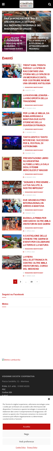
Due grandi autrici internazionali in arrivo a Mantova (34, 203)
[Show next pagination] (37, 281)
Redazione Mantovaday (34, 87)
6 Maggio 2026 (29, 213)
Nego (26, 434)
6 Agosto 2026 (29, 90)
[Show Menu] (3, 4)
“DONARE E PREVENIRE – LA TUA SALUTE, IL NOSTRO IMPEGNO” (36, 185)
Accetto (26, 426)
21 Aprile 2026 (29, 231)
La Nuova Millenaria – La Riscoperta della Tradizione (36, 98)
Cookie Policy (21, 447)
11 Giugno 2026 (30, 132)
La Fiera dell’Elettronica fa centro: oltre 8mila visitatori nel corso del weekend (35, 263)
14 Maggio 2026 (30, 195)
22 (31, 281)
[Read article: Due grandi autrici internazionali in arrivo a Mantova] (12, 206)
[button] (49, 399)
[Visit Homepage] (26, 4)
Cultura (8, 14)
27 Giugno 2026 (30, 108)
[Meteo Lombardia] (11, 359)
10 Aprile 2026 (29, 252)
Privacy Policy (32, 447)
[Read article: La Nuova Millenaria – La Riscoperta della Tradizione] (12, 101)
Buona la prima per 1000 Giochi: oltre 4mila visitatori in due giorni (36, 221)
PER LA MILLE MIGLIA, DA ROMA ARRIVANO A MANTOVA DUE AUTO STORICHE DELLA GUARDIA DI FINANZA (36, 119)
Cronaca (7, 66)
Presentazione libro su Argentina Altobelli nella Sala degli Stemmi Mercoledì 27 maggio (36, 164)
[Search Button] (49, 4)
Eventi (7, 37)
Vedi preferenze (26, 441)
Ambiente (7, 236)
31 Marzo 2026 (29, 276)
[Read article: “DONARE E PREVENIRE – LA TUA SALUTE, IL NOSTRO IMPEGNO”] (12, 188)
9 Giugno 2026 (29, 153)
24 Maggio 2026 (30, 177)
